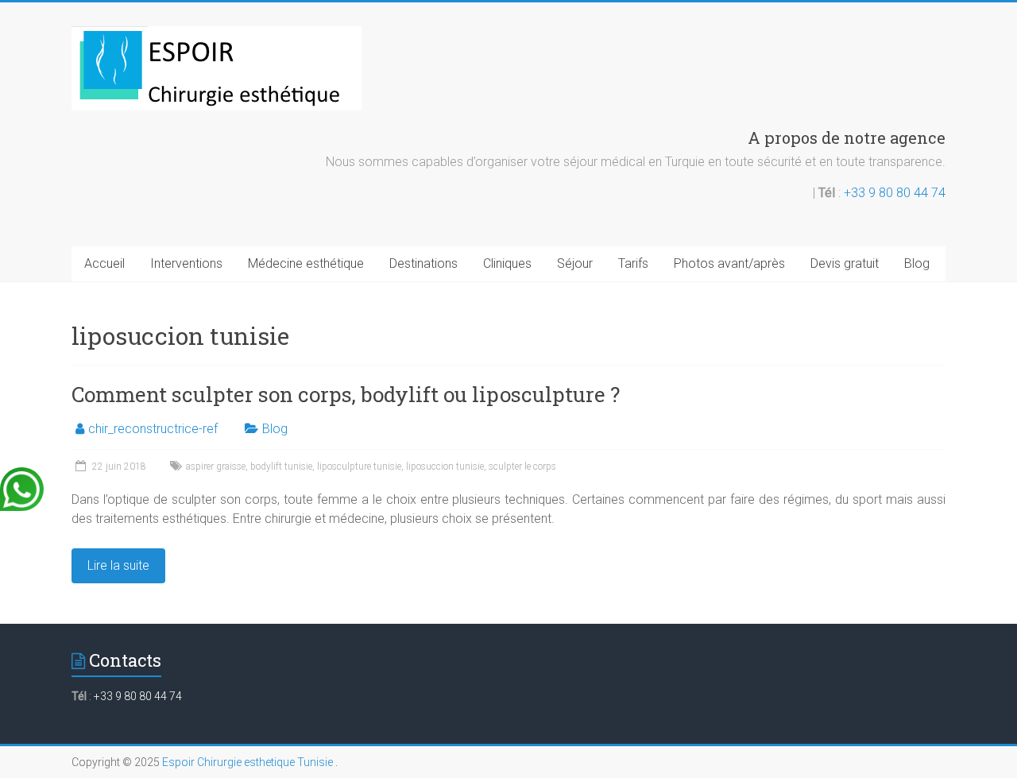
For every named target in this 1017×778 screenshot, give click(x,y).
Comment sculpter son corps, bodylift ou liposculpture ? (346, 394)
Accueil (104, 263)
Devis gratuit (844, 263)
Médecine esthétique (306, 263)
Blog (917, 263)
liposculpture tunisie (359, 466)
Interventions (186, 263)
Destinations (423, 263)
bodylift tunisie (281, 466)
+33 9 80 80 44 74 (894, 192)
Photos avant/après (729, 263)
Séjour (575, 263)
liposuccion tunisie (445, 466)
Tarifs (633, 263)
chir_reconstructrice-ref (153, 428)
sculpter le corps (522, 466)
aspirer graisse (216, 466)
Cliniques (507, 263)
